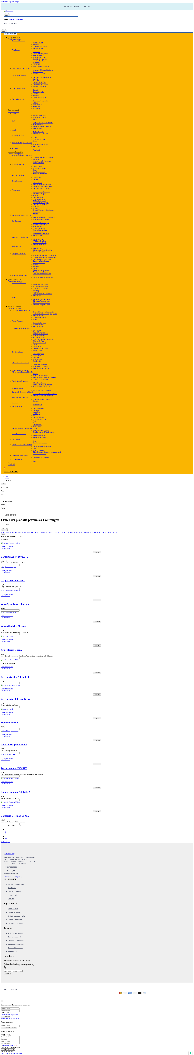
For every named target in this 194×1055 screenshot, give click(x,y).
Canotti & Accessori (39, 332)
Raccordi (36, 401)
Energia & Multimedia (19, 254)
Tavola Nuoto (37, 346)
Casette (35, 93)
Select (4, 530)
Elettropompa (37, 359)
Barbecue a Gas (38, 72)
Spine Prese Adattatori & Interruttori (44, 257)
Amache (35, 44)
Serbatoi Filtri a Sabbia (40, 379)
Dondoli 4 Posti (38, 48)
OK (3, 484)
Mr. (4, 1035)
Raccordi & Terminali (40, 224)
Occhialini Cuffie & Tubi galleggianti (45, 314)
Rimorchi (15, 297)
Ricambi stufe (37, 128)
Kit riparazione (38, 330)
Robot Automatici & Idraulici (42, 385)
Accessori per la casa (18, 135)
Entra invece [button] (5, 1053)
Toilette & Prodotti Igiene (20, 237)
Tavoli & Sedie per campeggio (43, 277)
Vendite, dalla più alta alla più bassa (12, 532)
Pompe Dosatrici (38, 450)
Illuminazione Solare (39, 57)
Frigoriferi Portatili (39, 252)
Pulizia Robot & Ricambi (20, 381)
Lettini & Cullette (38, 163)
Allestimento (16, 190)
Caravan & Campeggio (15, 154)
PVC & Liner (16, 439)
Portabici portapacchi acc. (41, 219)
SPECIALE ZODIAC (11, 472)
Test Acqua (36, 414)
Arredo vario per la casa (40, 134)
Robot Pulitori (13, 909)
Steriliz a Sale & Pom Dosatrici (22, 445)
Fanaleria (36, 266)
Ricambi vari (37, 295)
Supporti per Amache (40, 46)
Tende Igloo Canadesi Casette (42, 186)
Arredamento (16, 50)
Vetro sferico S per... (11, 650)
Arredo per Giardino (14, 39)
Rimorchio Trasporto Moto (41, 301)
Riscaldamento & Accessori (42, 126)
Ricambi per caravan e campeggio (44, 217)
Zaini (34, 170)
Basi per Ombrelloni (39, 86)
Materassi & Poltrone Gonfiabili (43, 157)
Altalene (35, 95)
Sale (34, 448)
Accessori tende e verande (41, 188)
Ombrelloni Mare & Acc (19, 456)
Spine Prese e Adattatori (40, 288)
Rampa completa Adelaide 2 (15, 792)
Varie (34, 421)
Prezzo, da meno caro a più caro (63, 532)
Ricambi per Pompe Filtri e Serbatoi (44, 377)
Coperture (36, 64)
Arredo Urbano (38, 55)
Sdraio (35, 137)
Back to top (5, 842)
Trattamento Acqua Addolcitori (22, 143)
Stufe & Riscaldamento (16, 916)
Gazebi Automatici (39, 81)
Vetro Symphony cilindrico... (16, 604)
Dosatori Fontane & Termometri (43, 312)
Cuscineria (36, 52)
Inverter (35, 264)
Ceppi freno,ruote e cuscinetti (42, 294)
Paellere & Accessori (39, 115)
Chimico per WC (38, 239)
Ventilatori (15, 148)
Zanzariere (36, 106)
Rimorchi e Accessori (15, 281)
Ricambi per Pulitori (39, 383)
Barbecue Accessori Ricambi (21, 68)
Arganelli (36, 292)
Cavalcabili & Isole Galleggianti (43, 339)
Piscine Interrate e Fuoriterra (42, 390)
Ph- (34, 415)
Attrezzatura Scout (18, 164)
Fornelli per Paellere (39, 117)
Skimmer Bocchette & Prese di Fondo (45, 394)
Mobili (14, 130)
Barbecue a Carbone (39, 73)
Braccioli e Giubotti (39, 343)
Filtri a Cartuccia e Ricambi (20, 363)
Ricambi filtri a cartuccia (41, 368)
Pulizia (35, 319)
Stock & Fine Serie (18, 175)
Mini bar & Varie (38, 341)
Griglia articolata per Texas (15, 699)
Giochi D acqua (38, 350)
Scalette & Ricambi (18, 388)
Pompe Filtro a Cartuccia (41, 366)
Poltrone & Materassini (40, 334)
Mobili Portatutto (38, 132)
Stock (35, 141)
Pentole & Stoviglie (39, 194)
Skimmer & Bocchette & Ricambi (22, 392)
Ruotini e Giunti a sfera (40, 285)
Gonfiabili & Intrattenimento (21, 328)
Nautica (35, 179)
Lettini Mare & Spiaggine (41, 66)
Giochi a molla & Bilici (40, 97)
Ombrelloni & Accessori (41, 457)
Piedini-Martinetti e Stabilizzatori (43, 210)
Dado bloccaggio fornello (14, 744)
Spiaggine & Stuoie (39, 317)
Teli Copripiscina (17, 352)
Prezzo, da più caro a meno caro (83, 532)
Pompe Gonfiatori (39, 335)
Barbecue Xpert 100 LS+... (14, 556)
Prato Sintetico (37, 104)
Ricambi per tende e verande (42, 184)
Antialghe (36, 410)
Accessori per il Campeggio (42, 161)
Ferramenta (11, 465)
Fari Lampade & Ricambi (41, 430)
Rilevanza (27, 532)
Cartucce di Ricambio (40, 365)
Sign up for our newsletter (11, 1047)
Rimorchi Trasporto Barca (41, 305)
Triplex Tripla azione (39, 419)
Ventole (35, 214)
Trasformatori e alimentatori (42, 274)
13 (5, 836)
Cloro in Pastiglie (38, 417)
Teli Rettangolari (38, 354)
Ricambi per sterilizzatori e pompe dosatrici (47, 452)
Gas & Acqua (16, 221)
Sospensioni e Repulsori (40, 286)
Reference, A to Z (100, 532)
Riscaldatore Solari (39, 435)
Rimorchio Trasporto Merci (42, 299)
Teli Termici (37, 361)
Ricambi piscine (38, 315)
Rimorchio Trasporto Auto (41, 303)
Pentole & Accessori (39, 168)
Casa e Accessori (13, 112)
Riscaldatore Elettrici (39, 437)
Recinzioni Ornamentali (40, 101)
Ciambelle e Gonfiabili (40, 348)
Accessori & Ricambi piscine (21, 310)
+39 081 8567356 (16, 19)
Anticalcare (36, 412)
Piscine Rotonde (38, 325)
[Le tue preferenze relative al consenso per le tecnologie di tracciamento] (190, 1053)
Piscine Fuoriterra (17, 321)
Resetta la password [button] (17, 1053)
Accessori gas (37, 235)
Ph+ (34, 423)
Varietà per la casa (39, 139)
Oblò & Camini (38, 197)
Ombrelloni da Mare (39, 83)
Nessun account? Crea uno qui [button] (10, 1018)
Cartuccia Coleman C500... (15, 815)
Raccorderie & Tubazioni (20, 397)
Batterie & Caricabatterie (41, 261)
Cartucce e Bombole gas (41, 223)
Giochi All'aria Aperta (19, 88)
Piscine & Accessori (14, 308)
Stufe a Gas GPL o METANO (43, 123)
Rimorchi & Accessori (16, 944)
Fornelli (35, 195)
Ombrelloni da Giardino (40, 84)
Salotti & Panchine (39, 61)
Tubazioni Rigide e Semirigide (43, 399)
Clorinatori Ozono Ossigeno (42, 446)
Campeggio (37, 177)
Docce (35, 461)
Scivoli (35, 90)
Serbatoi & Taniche (39, 228)
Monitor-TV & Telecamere (41, 272)
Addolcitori (36, 146)
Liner (35, 441)
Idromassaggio (37, 405)
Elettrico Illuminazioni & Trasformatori (24, 428)
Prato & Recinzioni (18, 99)
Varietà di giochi (38, 92)
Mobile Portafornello (39, 201)
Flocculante (37, 426)
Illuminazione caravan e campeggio (44, 255)
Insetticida (36, 63)
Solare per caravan (39, 263)
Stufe (13, 121)
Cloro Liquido (37, 425)
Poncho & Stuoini (39, 172)
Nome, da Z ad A (47, 532)
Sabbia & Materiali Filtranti (20, 370)
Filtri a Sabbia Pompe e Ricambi (22, 372)
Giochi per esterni (14, 912)
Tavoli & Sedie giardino (40, 53)
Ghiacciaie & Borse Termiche (42, 250)
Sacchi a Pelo (37, 166)
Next (7, 838)
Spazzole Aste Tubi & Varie (42, 386)
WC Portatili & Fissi (39, 241)
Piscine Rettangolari (39, 323)
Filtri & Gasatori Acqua (40, 144)
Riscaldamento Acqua (19, 434)
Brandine (36, 159)
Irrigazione (36, 108)
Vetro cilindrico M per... (13, 626)
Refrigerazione (16, 246)
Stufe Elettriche (38, 124)
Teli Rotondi (37, 355)
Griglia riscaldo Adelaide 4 (15, 677)
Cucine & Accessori (15, 920)
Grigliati (35, 103)
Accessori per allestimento (41, 192)
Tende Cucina (37, 183)
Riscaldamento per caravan (41, 270)
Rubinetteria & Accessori (41, 234)
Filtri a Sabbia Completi (40, 375)
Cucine (14, 114)
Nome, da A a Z (36, 532)
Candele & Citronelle (40, 59)
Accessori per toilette (39, 243)
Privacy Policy (13, 895)
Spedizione (12, 888)
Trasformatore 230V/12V (14, 768)
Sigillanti (36, 206)
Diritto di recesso (14, 891)
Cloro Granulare (38, 408)
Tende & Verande (17, 181)
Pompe (35, 374)
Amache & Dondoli (18, 41)
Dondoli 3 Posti (38, 43)
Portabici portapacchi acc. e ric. (22, 215)
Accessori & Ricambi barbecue (43, 70)
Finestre (35, 208)
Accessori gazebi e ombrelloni (42, 77)
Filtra (3, 534)
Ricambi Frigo (37, 248)
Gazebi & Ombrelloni (19, 75)
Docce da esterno (17, 459)
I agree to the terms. (9, 1045)
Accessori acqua (38, 232)
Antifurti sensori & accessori (42, 259)
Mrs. (9, 1035)
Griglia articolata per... (13, 580)
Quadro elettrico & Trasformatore (43, 432)
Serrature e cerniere (39, 199)
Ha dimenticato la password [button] (9, 1014)
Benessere (15, 403)
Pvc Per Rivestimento (40, 443)
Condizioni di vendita (16, 884)
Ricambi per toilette (39, 244)
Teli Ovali (36, 357)
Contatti (11, 899)
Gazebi (35, 79)
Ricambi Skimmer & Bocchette (43, 395)
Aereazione (36, 212)
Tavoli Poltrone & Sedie (19, 275)
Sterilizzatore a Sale (39, 454)
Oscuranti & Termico (40, 204)
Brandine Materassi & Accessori (22, 155)
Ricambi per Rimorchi (19, 283)
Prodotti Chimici (17, 406)
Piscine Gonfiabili (39, 337)
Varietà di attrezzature (40, 174)
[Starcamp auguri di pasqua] (10, 2)
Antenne (36, 268)
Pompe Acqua (37, 226)
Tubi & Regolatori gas (40, 230)
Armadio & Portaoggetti (40, 203)
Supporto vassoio (9, 722)
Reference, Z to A (111, 532)
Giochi (35, 345)
